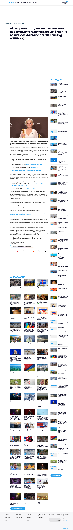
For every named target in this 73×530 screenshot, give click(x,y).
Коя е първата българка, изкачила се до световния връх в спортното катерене (63, 329)
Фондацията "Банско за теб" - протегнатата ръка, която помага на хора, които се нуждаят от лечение (63, 225)
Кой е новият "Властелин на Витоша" (63, 84)
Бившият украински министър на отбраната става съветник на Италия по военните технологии (42, 473)
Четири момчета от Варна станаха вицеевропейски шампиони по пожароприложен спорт (62, 273)
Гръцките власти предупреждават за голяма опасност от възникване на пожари (28, 472)
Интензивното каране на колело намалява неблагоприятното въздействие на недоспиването (63, 387)
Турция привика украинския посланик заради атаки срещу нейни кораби (28, 373)
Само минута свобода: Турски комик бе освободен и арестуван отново (29, 418)
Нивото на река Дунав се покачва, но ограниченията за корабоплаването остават (63, 184)
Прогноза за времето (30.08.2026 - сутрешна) (62, 343)
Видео (6, 520)
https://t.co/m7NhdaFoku (39, 183)
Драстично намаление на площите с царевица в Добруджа (63, 322)
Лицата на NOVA (19, 517)
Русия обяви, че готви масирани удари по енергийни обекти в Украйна (28, 288)
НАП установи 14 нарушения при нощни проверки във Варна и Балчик (62, 193)
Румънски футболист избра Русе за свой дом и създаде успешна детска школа (15, 472)
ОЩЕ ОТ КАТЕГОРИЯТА (17, 508)
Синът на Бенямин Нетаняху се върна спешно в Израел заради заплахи (29, 316)
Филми (28, 520)
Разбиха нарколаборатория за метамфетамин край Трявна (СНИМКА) (63, 176)
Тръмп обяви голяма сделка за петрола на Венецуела (28, 444)
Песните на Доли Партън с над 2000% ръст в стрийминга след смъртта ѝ (15, 503)
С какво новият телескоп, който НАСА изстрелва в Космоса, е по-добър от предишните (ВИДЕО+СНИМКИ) (15, 488)
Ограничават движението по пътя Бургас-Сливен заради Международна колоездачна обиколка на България (63, 122)
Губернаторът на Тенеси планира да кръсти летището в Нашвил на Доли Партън (15, 418)
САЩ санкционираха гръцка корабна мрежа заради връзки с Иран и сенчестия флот (15, 431)
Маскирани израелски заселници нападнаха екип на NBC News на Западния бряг (15, 316)
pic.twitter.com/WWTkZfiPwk (34, 164)
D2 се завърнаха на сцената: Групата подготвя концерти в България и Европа (62, 208)
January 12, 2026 (34, 167)
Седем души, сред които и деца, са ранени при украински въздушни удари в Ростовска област (15, 458)
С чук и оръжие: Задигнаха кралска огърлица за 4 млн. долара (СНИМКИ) (28, 487)
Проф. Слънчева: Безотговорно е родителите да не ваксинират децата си (63, 264)
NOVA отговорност (41, 515)
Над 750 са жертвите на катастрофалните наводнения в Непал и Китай (15, 303)
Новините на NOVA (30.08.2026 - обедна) (62, 144)
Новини (17, 2)
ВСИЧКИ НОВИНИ (56, 475)
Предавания (29, 517)
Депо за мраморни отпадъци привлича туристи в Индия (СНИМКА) (28, 358)
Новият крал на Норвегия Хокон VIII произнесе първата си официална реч (42, 358)
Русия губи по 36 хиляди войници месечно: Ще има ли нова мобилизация (15, 444)
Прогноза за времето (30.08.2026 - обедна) (62, 131)
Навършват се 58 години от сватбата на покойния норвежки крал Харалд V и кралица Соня (29, 431)
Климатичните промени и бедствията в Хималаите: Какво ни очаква (29, 458)
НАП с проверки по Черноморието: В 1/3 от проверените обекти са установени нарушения (63, 256)
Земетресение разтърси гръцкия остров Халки (28, 387)
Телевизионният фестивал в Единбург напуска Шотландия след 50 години (41, 487)
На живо (35, 2)
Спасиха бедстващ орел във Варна (62, 105)
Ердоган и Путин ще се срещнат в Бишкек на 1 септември (42, 430)
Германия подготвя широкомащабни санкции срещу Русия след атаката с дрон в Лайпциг (42, 317)
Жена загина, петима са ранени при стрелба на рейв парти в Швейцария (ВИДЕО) (63, 216)
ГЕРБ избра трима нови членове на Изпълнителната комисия (63, 160)
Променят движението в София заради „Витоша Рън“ (63, 336)
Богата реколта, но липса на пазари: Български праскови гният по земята (62, 290)
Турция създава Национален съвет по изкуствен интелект (15, 401)
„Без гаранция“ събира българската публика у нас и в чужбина (63, 240)
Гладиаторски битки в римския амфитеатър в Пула (29, 502)
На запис (29, 2)
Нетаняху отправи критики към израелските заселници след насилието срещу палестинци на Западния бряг (15, 359)
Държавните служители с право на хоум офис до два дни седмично (62, 168)
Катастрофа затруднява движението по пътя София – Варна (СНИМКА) (62, 152)
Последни (6, 515)
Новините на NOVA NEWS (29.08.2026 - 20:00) (63, 454)
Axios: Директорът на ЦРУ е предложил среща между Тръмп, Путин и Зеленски (29, 331)
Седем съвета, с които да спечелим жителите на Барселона (15, 343)
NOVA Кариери (40, 517)
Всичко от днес (7, 517)
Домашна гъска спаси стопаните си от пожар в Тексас (15, 387)
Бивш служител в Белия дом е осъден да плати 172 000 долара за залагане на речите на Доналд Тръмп (42, 374)
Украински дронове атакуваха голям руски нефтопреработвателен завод (29, 303)
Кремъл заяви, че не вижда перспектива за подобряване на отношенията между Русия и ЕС (42, 388)
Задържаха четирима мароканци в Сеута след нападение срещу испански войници (42, 331)
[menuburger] (5, 2)
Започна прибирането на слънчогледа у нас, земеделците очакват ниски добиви (63, 298)
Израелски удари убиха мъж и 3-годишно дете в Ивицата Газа (15, 287)
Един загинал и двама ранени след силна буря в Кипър (42, 343)
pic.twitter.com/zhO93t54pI (19, 185)
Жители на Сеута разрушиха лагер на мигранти (41, 502)
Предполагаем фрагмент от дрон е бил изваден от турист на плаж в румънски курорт (42, 418)
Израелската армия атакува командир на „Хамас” (15, 330)
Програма (23, 2)
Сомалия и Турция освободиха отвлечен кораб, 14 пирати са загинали (28, 344)
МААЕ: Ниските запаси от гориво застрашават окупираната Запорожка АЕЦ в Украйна (42, 403)
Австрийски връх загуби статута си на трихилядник (29, 401)
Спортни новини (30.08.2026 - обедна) (62, 137)
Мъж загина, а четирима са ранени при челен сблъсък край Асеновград (63, 233)
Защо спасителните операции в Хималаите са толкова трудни (42, 457)
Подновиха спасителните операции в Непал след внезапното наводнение (42, 445)
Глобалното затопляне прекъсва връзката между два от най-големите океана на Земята (15, 374)
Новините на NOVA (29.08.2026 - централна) (62, 468)
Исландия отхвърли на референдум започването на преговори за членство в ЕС (42, 289)
